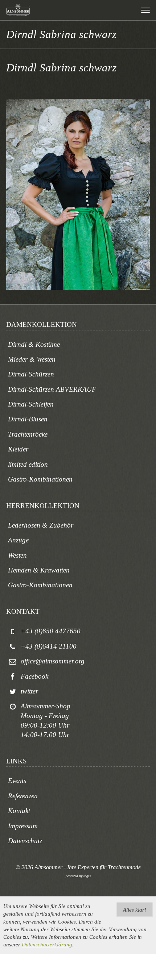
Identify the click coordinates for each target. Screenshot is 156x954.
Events (17, 780)
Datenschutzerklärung (47, 944)
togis (87, 876)
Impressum (23, 826)
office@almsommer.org (53, 661)
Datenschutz (25, 841)
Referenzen (23, 796)
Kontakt (19, 811)
